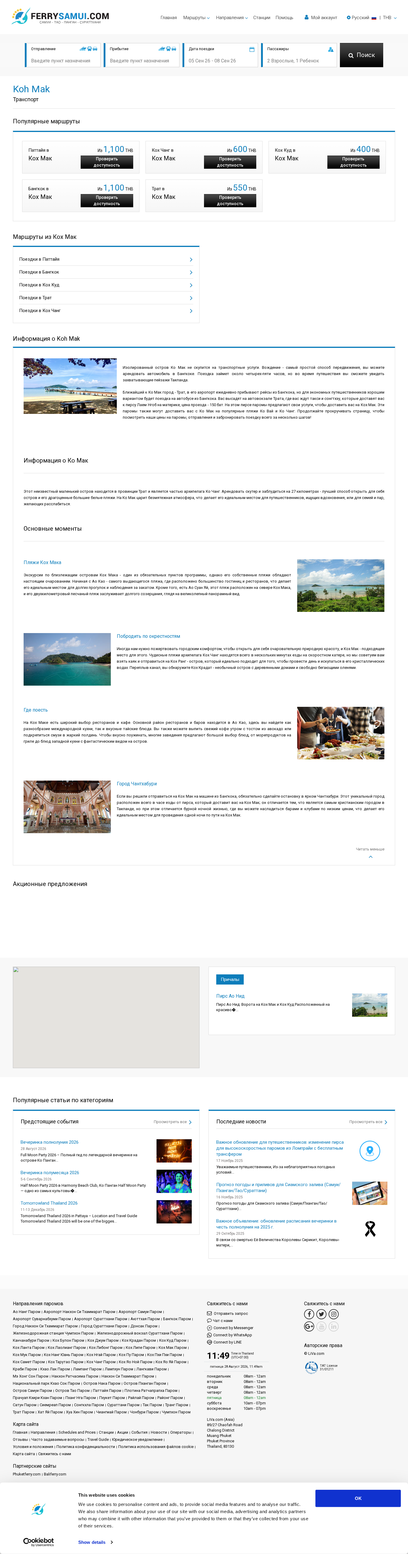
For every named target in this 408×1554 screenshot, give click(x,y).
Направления (43, 1432)
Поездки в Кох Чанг (40, 310)
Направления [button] (230, 17)
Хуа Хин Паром (79, 1412)
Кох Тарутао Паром (65, 1362)
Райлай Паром (141, 1397)
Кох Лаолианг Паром (67, 1347)
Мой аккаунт (323, 17)
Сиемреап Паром (55, 1405)
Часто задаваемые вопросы (57, 1439)
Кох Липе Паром (140, 1347)
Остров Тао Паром (72, 1390)
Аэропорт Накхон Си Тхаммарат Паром (79, 1311)
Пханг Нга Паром (80, 1397)
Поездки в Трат (35, 297)
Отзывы (20, 1439)
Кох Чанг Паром (101, 1362)
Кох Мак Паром (173, 1347)
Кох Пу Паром (131, 1354)
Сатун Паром (24, 1405)
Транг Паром (176, 1405)
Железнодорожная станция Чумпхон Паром (53, 1333)
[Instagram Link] (334, 1314)
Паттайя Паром (107, 1390)
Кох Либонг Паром (105, 1347)
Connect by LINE (228, 1342)
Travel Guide (98, 1439)
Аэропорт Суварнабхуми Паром (42, 1319)
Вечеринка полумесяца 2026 (50, 1172)
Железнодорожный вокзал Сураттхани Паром (139, 1333)
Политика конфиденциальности (85, 1446)
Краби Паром (25, 1369)
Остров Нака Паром (101, 1383)
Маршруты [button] (194, 17)
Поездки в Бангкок (39, 272)
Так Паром (152, 1405)
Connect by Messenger (233, 1328)
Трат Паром (23, 1412)
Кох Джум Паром (103, 1340)
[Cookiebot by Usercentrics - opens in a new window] (39, 1542)
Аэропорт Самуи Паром (140, 1311)
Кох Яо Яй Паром (171, 1362)
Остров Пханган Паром (145, 1383)
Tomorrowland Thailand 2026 (49, 1203)
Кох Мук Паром (27, 1354)
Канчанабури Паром (31, 1340)
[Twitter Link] (321, 1314)
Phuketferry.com (27, 1474)
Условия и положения (33, 1446)
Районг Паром (170, 1397)
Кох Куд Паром (172, 1340)
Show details (91, 1542)
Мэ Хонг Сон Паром (30, 1376)
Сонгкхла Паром (89, 1405)
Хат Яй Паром (50, 1412)
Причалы (230, 979)
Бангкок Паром (177, 1319)
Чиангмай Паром (111, 1412)
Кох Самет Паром (29, 1362)
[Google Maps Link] (309, 1326)
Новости (159, 1432)
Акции (122, 1432)
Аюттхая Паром (145, 1319)
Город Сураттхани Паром (104, 1326)
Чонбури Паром (144, 1412)
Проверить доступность (106, 162)
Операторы (180, 1432)
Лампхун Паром (119, 1369)
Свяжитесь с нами (54, 1454)
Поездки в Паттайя (39, 259)
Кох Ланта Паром (29, 1347)
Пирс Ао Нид (230, 996)
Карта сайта (24, 1454)
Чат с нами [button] (223, 1320)
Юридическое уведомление (137, 1439)
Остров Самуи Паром (32, 1390)
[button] (372, 17)
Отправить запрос (230, 1313)
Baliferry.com (55, 1474)
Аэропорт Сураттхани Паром (100, 1319)
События (139, 1432)
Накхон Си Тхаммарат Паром (128, 1376)
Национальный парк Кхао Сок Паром (46, 1383)
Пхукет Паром (112, 1397)
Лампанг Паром (87, 1369)
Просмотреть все (171, 1122)
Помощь (284, 17)
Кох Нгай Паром (101, 1354)
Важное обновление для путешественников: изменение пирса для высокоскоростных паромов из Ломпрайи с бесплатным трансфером (280, 1148)
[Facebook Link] (309, 1314)
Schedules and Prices (77, 1432)
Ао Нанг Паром (26, 1311)
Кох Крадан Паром (139, 1340)
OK (358, 1498)
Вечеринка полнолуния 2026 (50, 1142)
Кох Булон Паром (68, 1340)
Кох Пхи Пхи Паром (164, 1354)
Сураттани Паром (123, 1405)
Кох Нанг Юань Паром (63, 1354)
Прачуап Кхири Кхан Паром (37, 1397)
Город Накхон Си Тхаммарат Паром (45, 1326)
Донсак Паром (144, 1326)
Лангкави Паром (151, 1369)
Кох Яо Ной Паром (135, 1362)
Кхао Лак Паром (55, 1369)
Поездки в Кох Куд (39, 285)
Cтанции (261, 17)
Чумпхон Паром (176, 1412)
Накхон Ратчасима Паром (75, 1376)
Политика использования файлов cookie (156, 1446)
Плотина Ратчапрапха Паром (151, 1390)
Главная (169, 17)
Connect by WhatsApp (232, 1335)
